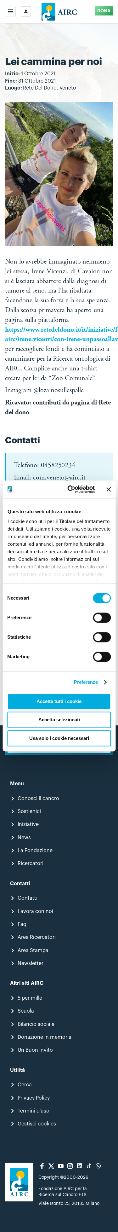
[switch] (102, 618)
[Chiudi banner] (108, 489)
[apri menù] (10, 11)
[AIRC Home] (59, 11)
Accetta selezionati (59, 720)
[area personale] (26, 11)
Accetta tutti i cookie (59, 701)
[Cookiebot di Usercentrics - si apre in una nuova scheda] (70, 489)
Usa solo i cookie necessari (59, 738)
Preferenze (86, 682)
